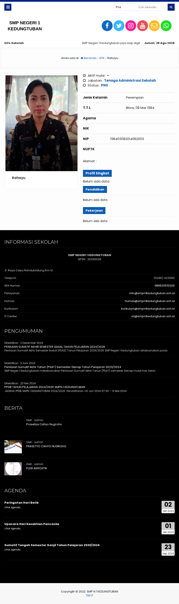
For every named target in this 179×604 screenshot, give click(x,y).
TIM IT (89, 595)
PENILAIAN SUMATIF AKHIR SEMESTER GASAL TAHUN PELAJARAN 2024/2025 (54, 347)
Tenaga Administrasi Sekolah (130, 80)
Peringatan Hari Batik (21, 503)
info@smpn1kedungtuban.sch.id (152, 293)
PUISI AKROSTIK (36, 468)
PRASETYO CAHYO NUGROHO (46, 446)
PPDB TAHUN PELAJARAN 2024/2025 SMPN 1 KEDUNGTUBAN (44, 387)
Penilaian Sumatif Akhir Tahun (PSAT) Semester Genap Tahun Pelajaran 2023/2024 (62, 367)
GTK (102, 58)
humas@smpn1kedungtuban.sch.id (150, 301)
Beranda (89, 58)
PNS (104, 85)
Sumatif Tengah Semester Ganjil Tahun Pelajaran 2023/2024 (52, 545)
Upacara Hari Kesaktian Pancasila (31, 524)
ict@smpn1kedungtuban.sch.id (153, 316)
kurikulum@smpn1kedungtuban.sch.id (148, 309)
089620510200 (165, 285)
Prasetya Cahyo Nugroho (44, 424)
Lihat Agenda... (12, 507)
